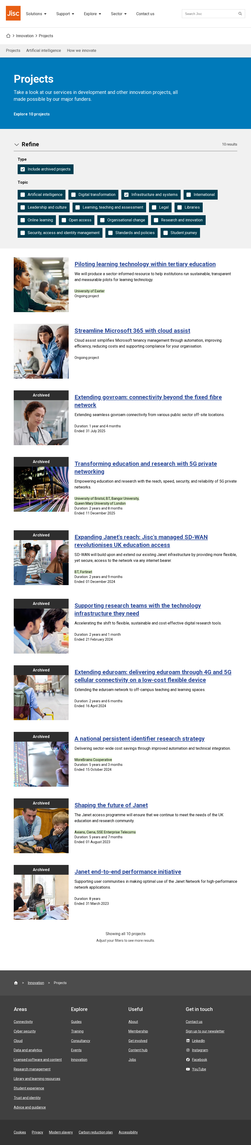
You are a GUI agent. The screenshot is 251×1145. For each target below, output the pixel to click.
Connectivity (23, 1022)
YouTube (199, 1069)
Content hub (138, 1050)
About (133, 1022)
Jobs (132, 1060)
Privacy (37, 1132)
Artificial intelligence (43, 50)
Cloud (18, 1041)
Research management (32, 1069)
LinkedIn (198, 1041)
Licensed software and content (38, 1060)
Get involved (137, 1041)
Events (76, 1050)
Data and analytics (28, 1050)
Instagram (200, 1050)
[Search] (241, 14)
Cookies (20, 1132)
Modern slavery (61, 1132)
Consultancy (80, 1041)
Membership (138, 1031)
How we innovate (81, 50)
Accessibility (128, 1132)
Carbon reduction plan (96, 1132)
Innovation (25, 36)
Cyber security (25, 1031)
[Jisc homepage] (14, 14)
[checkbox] (46, 169)
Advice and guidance (30, 1107)
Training (77, 1031)
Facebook (199, 1060)
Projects (46, 36)
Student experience (29, 1088)
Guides (76, 1022)
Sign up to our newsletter (205, 1031)
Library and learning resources (37, 1079)
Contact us (145, 13)
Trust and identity (27, 1098)
